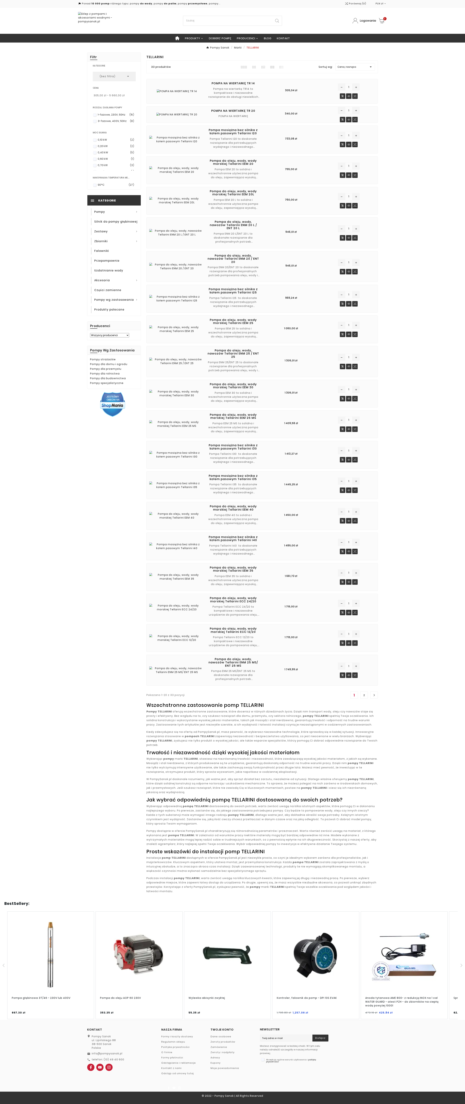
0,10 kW (116, 140)
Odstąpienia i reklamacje (178, 1063)
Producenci (100, 326)
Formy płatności (172, 1057)
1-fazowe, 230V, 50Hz (116, 114)
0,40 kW (116, 152)
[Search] (277, 21)
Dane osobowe (221, 1036)
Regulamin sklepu (173, 1041)
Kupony (216, 1063)
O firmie (166, 1052)
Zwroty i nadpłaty (222, 1052)
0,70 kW (116, 165)
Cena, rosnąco (355, 67)
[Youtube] (100, 1067)
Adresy (215, 1057)
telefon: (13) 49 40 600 (108, 1059)
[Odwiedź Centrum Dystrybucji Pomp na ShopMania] (112, 404)
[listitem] (50, 965)
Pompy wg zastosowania (112, 350)
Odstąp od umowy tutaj (177, 1073)
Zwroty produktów (223, 1041)
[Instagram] (109, 1067)
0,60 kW (116, 159)
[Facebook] (91, 1067)
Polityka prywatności (175, 1047)
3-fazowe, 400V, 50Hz (116, 121)
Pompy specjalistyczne (107, 383)
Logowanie (368, 21)
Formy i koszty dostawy (177, 1036)
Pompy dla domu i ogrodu (108, 364)
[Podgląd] (348, 96)
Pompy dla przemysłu (105, 369)
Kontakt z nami (171, 1068)
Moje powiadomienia (225, 1068)
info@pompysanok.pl (107, 1053)
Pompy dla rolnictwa (105, 373)
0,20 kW (116, 146)
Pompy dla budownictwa (108, 378)
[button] (3, 965)
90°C (116, 185)
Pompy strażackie (103, 359)
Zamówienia (219, 1047)
